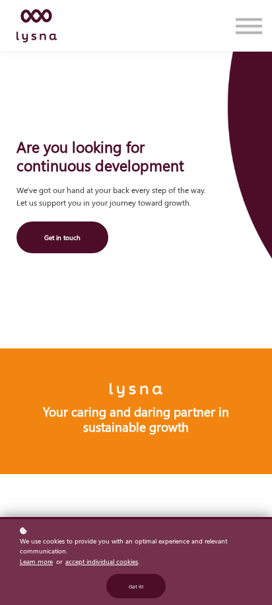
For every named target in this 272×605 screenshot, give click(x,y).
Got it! (136, 586)
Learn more (36, 561)
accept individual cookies (101, 561)
